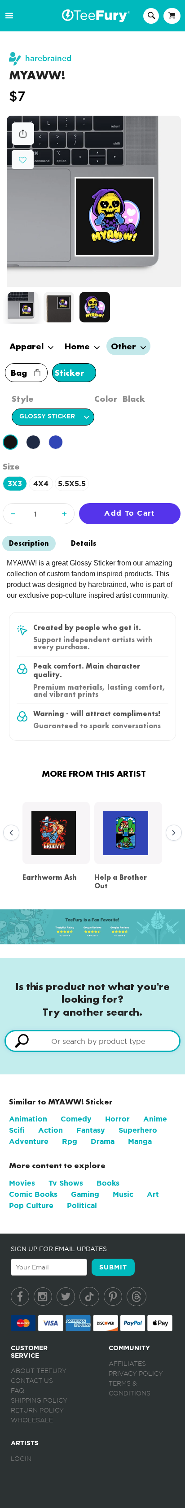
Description (29, 543)
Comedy (76, 1119)
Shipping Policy (39, 1401)
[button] (23, 159)
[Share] (23, 142)
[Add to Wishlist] (23, 160)
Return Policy (37, 1411)
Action (50, 1130)
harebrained (48, 58)
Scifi (17, 1130)
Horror (117, 1119)
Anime (155, 1119)
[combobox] (92, 1041)
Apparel (27, 346)
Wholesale (32, 1420)
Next (171, 833)
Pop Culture (31, 1205)
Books (108, 1183)
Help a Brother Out (120, 882)
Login (21, 1459)
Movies (22, 1183)
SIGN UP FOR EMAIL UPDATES (59, 1249)
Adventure (28, 1141)
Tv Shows (65, 1183)
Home (78, 346)
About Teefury (38, 1371)
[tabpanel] (94, 201)
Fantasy (90, 1130)
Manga (140, 1141)
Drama (103, 1141)
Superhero (138, 1130)
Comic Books (33, 1194)
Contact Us (32, 1381)
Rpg (69, 1141)
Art (153, 1194)
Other (124, 346)
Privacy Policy (136, 1374)
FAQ (17, 1391)
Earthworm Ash (49, 877)
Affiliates (127, 1364)
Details (83, 543)
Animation (28, 1119)
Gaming (85, 1194)
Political (82, 1205)
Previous (9, 833)
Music (123, 1194)
